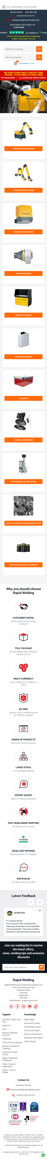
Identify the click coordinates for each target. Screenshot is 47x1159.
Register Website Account (9, 1033)
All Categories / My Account (22, 7)
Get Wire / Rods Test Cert (11, 1020)
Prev (31, 902)
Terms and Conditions (12, 1042)
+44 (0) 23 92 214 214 (25, 15)
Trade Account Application (9, 1065)
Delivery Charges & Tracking (10, 1047)
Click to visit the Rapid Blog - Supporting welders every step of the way (23, 37)
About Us (6, 1025)
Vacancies (6, 1038)
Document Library (32, 1023)
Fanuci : (12, 1070)
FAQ (4, 1029)
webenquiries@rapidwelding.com (25, 20)
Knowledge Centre (32, 1026)
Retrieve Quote (16, 12)
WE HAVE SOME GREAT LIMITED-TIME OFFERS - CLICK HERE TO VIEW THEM (23, 73)
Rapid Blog (29, 1019)
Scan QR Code (31, 12)
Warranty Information (33, 1037)
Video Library (30, 1041)
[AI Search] (39, 57)
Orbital (5, 1072)
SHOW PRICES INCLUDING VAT (22, 25)
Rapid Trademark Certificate (10, 1059)
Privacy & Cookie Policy (9, 1053)
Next (40, 902)
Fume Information (32, 1030)
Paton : (5, 1070)
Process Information (33, 1034)
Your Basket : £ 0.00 (26, 63)
